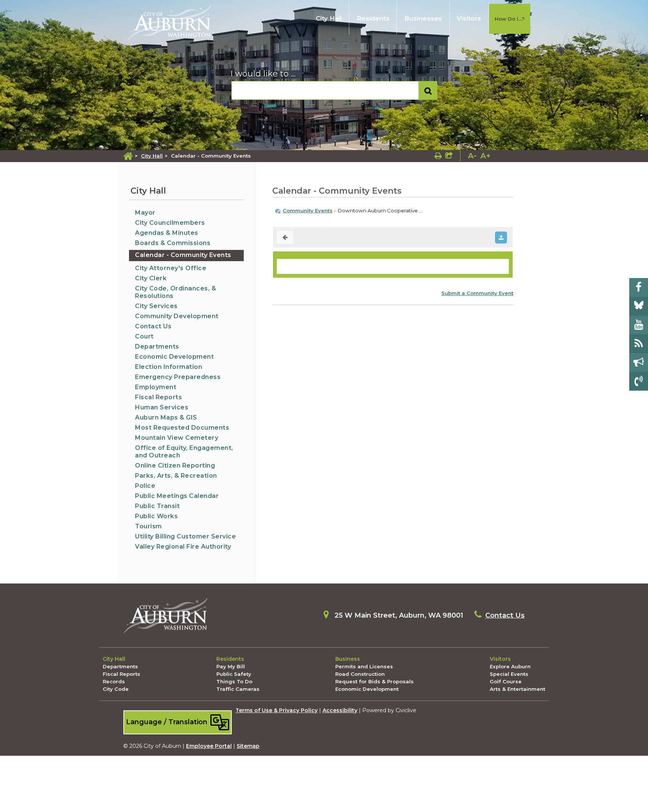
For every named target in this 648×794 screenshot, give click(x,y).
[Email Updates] (638, 362)
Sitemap (248, 746)
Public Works (156, 516)
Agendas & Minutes (166, 232)
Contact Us (153, 326)
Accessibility (339, 710)
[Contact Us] (638, 381)
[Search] (428, 91)
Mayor (145, 212)
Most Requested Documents (182, 427)
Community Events (308, 211)
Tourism (148, 526)
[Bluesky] (638, 306)
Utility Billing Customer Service (185, 536)
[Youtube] (638, 325)
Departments (157, 346)
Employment (155, 387)
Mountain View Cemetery (176, 437)
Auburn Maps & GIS (166, 417)
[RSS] (638, 343)
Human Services (161, 407)
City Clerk (150, 278)
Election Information (168, 366)
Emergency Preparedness (177, 376)
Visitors (469, 18)
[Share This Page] (449, 155)
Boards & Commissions (172, 243)
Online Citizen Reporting (175, 465)
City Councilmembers (170, 222)
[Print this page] (438, 155)
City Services (156, 306)
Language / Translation (167, 721)
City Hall (329, 18)
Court (144, 336)
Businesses (423, 18)
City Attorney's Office (170, 268)
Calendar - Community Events (183, 255)
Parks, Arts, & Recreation (176, 475)
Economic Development (174, 356)
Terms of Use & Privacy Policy (277, 710)
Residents (373, 18)
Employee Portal (209, 746)
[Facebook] (638, 287)
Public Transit (157, 506)
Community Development (177, 316)
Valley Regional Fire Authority (183, 546)
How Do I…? (510, 19)
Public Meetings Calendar (177, 495)
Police (145, 485)
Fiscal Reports (158, 397)
